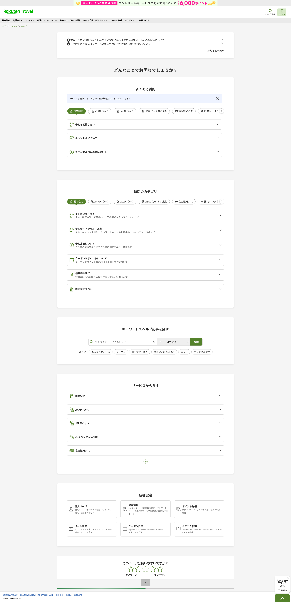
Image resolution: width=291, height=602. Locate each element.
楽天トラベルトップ (10, 26)
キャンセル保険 (202, 351)
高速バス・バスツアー (47, 20)
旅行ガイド (129, 20)
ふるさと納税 (116, 20)
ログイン (281, 14)
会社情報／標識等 (10, 595)
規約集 (69, 595)
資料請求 (78, 595)
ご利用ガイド (143, 20)
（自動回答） (282, 585)
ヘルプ (24, 26)
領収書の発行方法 (101, 351)
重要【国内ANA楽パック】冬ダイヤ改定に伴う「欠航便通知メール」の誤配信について (117, 40)
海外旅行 (64, 20)
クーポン (120, 351)
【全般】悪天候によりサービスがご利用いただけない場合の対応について (110, 44)
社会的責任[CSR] (45, 595)
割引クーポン (101, 20)
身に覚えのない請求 (164, 351)
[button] (221, 111)
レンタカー (30, 20)
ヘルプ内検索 (270, 14)
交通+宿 (16, 20)
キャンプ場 (88, 20)
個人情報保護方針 (28, 595)
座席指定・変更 (140, 351)
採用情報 (60, 595)
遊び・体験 (75, 20)
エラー (184, 351)
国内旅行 (6, 20)
